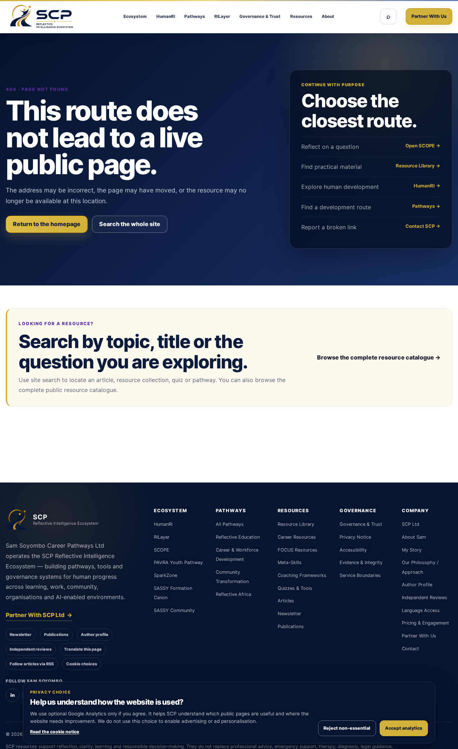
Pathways (194, 16)
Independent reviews (31, 649)
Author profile (94, 634)
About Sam (414, 537)
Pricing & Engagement (425, 623)
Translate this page (83, 649)
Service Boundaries (360, 575)
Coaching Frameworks (302, 575)
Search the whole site (129, 223)
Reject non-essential (346, 728)
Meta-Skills (290, 562)
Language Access (421, 610)
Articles (286, 600)
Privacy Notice (355, 537)
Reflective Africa (233, 594)
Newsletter (20, 634)
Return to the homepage (47, 223)
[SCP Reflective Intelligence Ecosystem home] (41, 16)
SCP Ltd (410, 524)
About (328, 16)
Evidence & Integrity (361, 562)
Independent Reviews (424, 597)
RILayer (222, 16)
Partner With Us (429, 16)
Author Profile (417, 584)
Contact (410, 648)
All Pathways (230, 524)
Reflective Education (238, 537)
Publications (56, 634)
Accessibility (353, 550)
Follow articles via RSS (32, 663)
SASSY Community (174, 610)
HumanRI (165, 16)
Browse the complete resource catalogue (378, 357)
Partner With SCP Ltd (39, 614)
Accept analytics (403, 728)
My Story (412, 550)
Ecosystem (135, 16)
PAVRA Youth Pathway (178, 562)
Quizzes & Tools (295, 588)
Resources (301, 16)
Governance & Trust (260, 16)
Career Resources (297, 537)
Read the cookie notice (54, 731)
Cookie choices (81, 663)
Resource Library (296, 524)
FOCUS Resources (297, 550)
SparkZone (165, 575)
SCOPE (161, 550)
